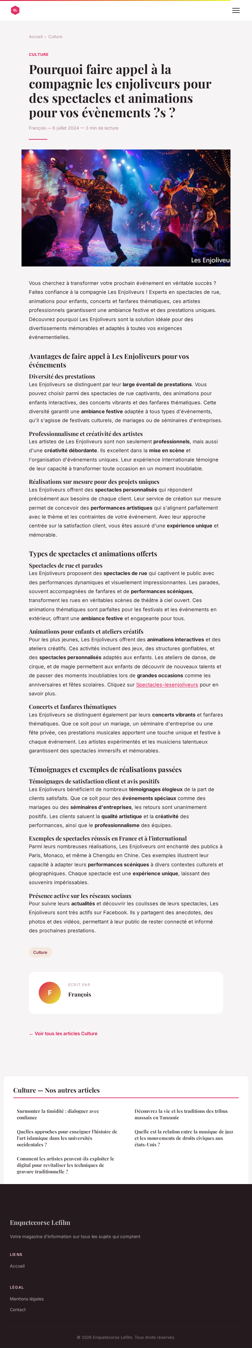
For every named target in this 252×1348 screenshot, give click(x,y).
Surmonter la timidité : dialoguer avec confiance (58, 1114)
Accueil (36, 36)
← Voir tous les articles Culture (63, 1033)
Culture (55, 36)
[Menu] (236, 10)
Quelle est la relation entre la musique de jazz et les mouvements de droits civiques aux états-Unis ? (184, 1138)
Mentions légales (27, 1298)
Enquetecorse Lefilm (40, 1222)
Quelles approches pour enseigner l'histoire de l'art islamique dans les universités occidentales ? (67, 1138)
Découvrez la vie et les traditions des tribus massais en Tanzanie (181, 1114)
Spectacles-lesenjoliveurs (167, 685)
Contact (18, 1309)
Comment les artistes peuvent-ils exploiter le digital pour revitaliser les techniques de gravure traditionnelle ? (65, 1165)
